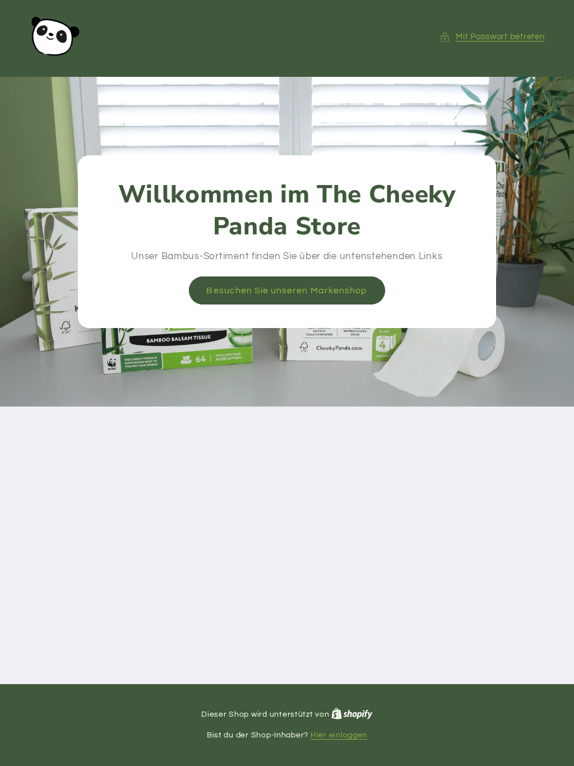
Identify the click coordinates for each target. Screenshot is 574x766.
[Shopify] (352, 714)
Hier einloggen (339, 735)
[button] (492, 37)
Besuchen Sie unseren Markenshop (287, 290)
